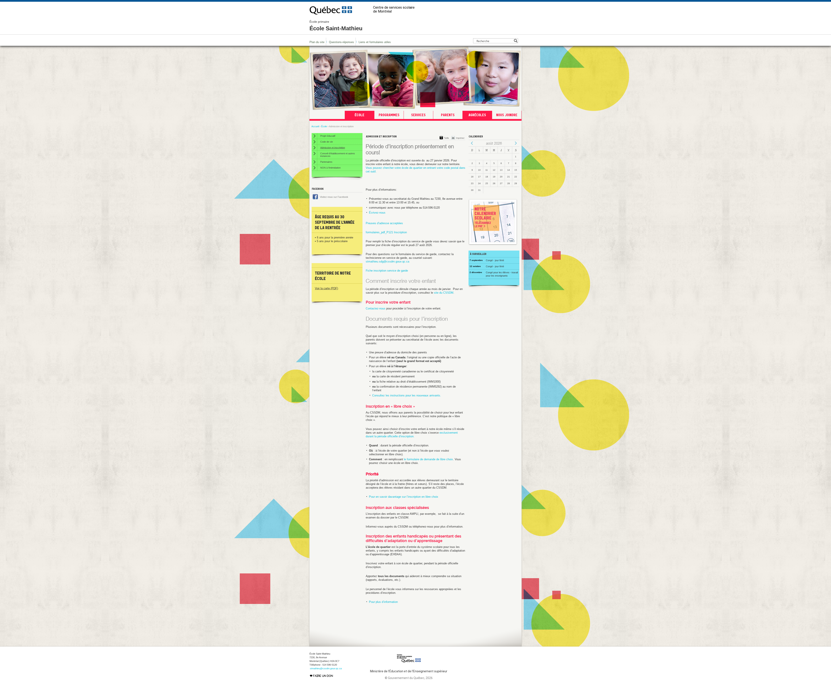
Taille (446, 138)
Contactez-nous (375, 308)
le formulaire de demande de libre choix (428, 459)
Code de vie (326, 141)
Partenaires (326, 162)
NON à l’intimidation (330, 167)
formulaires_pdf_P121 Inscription (386, 232)
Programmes (389, 115)
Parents (448, 115)
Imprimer (460, 138)
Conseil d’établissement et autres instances (337, 154)
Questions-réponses (341, 42)
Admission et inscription (332, 147)
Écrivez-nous (377, 212)
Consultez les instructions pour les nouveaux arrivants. (406, 395)
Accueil (315, 126)
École (359, 115)
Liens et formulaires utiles (375, 42)
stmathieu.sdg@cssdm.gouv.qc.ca (387, 261)
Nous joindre (506, 115)
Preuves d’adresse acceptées (384, 223)
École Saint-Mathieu (335, 26)
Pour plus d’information (383, 601)
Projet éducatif (327, 136)
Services (418, 115)
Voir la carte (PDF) (326, 288)
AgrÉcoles (477, 115)
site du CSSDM (443, 292)
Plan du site (316, 42)
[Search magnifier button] (515, 41)
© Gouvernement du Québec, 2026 (409, 678)
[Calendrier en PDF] (493, 244)
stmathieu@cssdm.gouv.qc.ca (326, 668)
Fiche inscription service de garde (387, 270)
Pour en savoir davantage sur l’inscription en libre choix (403, 496)
